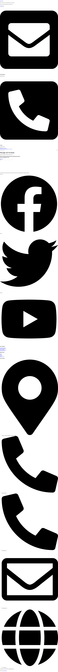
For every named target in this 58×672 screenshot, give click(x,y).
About (1, 354)
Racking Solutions (2, 350)
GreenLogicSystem (5, 670)
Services (1, 355)
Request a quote (2, 356)
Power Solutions (2, 349)
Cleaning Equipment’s (3, 348)
